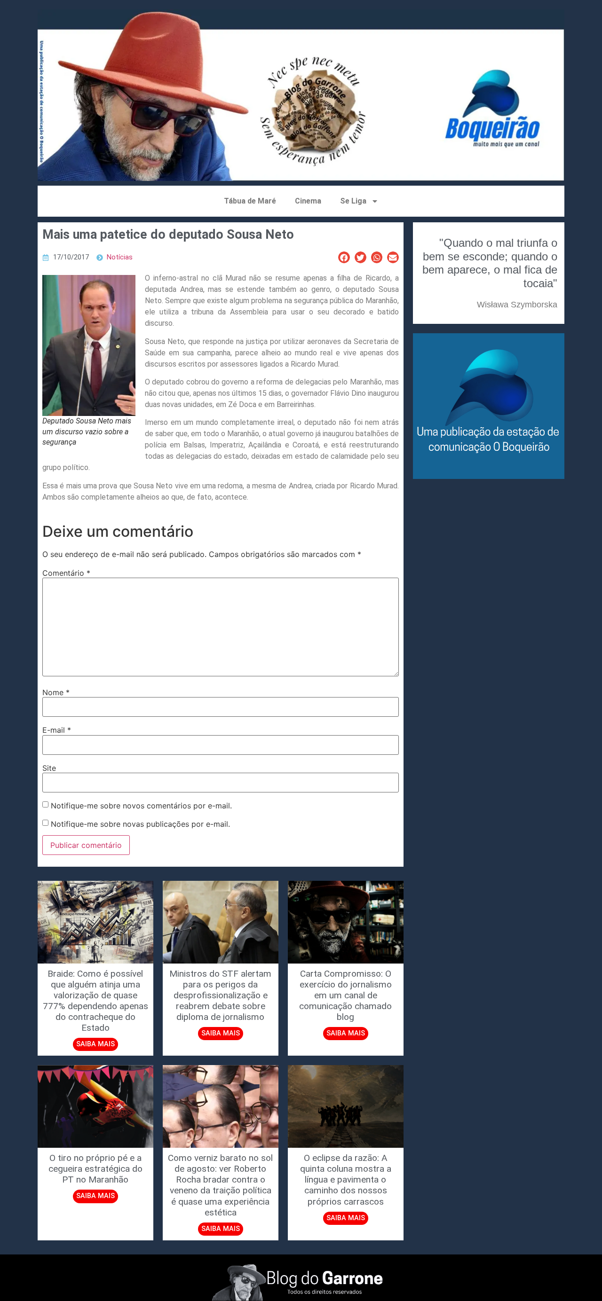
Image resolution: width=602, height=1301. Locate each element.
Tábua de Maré (250, 200)
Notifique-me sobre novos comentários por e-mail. (141, 805)
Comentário (66, 573)
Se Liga (353, 200)
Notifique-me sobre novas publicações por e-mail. (140, 824)
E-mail (56, 730)
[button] (344, 257)
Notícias (120, 257)
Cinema (308, 200)
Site (49, 768)
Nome (56, 692)
